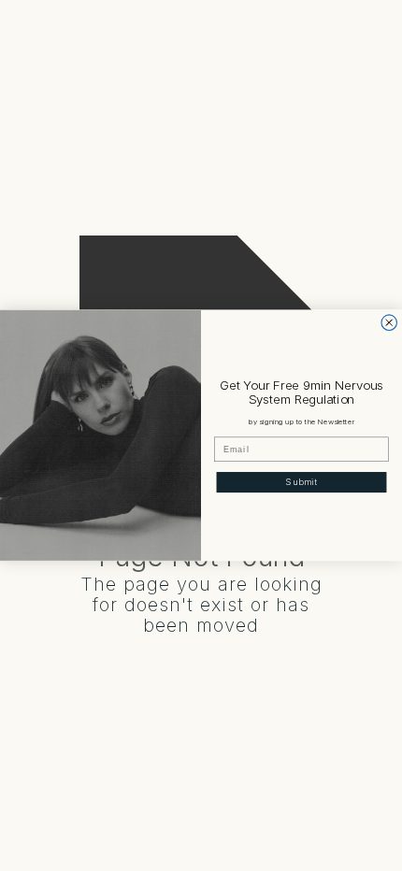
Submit (301, 483)
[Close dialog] (389, 323)
